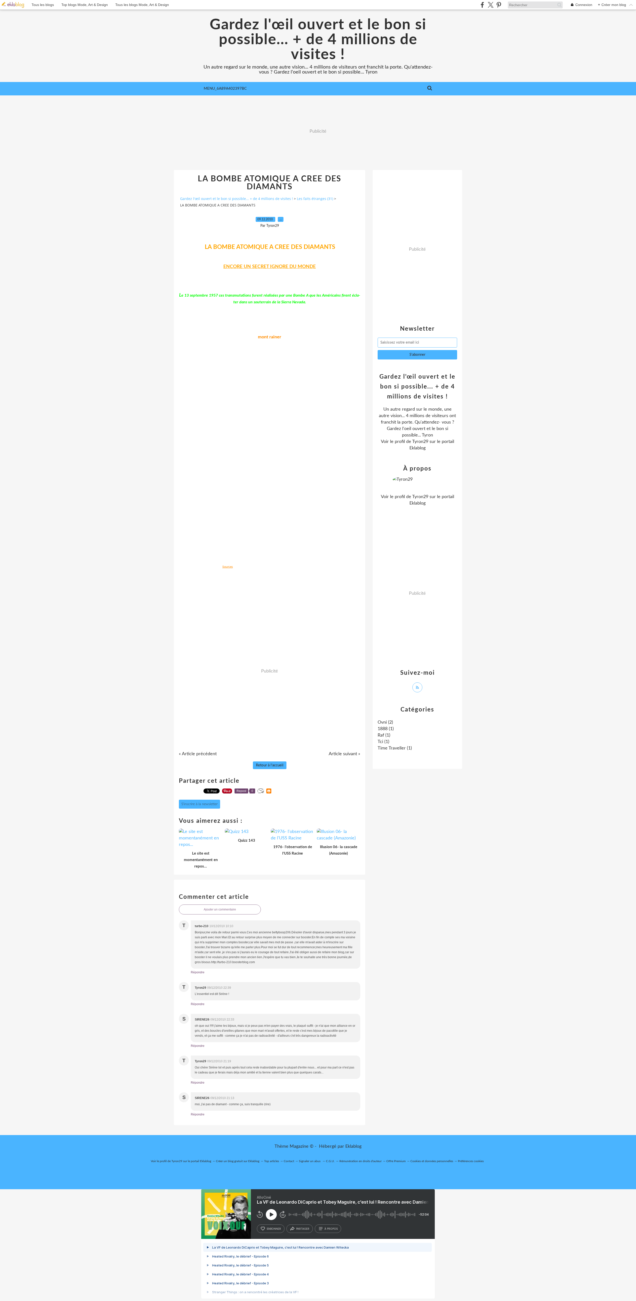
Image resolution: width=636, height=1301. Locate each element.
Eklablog (353, 1146)
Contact (289, 1161)
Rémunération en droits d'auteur (360, 1161)
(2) (385, 722)
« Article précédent (198, 754)
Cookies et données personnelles (431, 1161)
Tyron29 (420, 441)
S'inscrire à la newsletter (199, 804)
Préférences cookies (471, 1161)
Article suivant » (344, 754)
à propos (331, 1228)
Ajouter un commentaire (220, 909)
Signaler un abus (310, 1161)
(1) (386, 729)
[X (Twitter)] (490, 5)
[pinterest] (499, 5)
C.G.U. (330, 1161)
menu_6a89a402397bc (225, 88)
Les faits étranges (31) (315, 198)
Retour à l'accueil (269, 765)
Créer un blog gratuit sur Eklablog (237, 1161)
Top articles (271, 1161)
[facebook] (482, 5)
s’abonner (274, 1228)
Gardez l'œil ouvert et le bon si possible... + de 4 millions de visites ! (318, 39)
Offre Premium (396, 1161)
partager (302, 1228)
